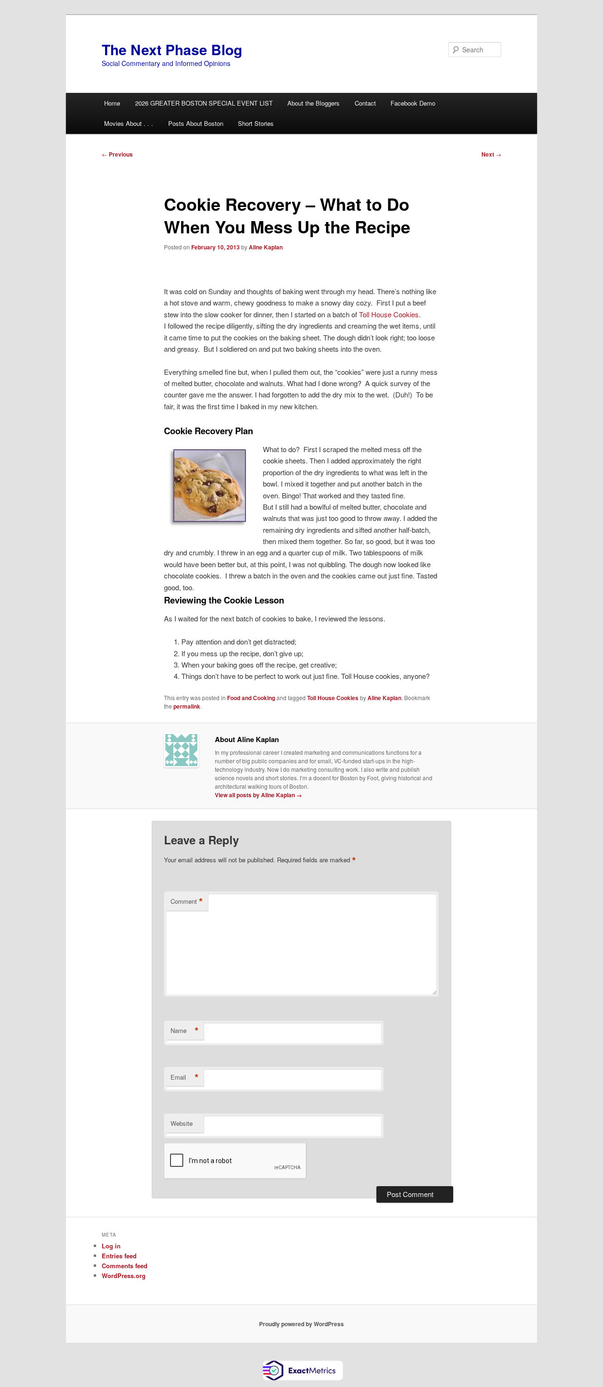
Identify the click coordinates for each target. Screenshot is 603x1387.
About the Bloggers (313, 103)
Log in (111, 1245)
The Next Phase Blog (172, 49)
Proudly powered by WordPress (301, 1324)
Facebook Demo (413, 103)
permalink (186, 706)
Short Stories (256, 123)
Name (185, 1030)
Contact (365, 103)
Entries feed (119, 1255)
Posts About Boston (195, 123)
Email (185, 1077)
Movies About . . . (128, 123)
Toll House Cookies (389, 314)
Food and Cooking (251, 698)
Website (182, 1123)
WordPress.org (124, 1275)
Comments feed (124, 1265)
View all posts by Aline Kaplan (258, 795)
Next (491, 154)
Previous (117, 154)
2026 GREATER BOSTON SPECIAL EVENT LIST (204, 103)
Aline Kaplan (266, 247)
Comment (187, 901)
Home (112, 103)
